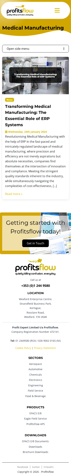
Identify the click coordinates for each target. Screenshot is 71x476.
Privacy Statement (45, 348)
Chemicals (35, 374)
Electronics (35, 380)
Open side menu (18, 49)
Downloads (35, 446)
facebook (22, 467)
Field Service (35, 390)
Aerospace (35, 364)
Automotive (35, 369)
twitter (36, 467)
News (10, 99)
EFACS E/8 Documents (35, 441)
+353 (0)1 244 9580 (35, 285)
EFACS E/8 (35, 413)
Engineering (35, 385)
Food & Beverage (35, 396)
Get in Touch (35, 243)
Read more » (13, 194)
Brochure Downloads (35, 452)
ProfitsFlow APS (35, 424)
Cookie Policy (23, 348)
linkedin (49, 467)
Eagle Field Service (35, 418)
